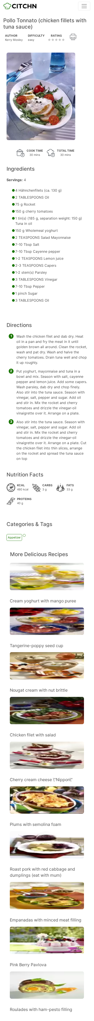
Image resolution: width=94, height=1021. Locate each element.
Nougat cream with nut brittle (39, 690)
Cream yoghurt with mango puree (43, 600)
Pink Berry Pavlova (28, 964)
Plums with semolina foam (35, 824)
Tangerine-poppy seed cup (36, 645)
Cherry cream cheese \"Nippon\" (41, 779)
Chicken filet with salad (33, 734)
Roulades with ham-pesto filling (41, 1009)
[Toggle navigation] (84, 6)
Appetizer (14, 537)
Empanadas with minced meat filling (45, 920)
